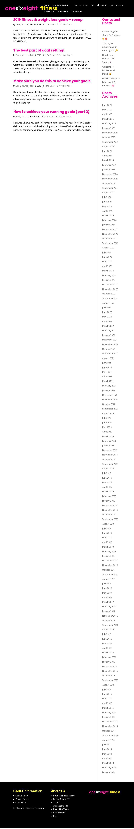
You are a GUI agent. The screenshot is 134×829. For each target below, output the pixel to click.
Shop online (62, 11)
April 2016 (107, 648)
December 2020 (110, 395)
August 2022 (108, 303)
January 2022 (108, 335)
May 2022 (107, 316)
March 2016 (108, 652)
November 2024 (110, 178)
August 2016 (108, 629)
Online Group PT (61, 799)
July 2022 (106, 307)
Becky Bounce (22, 24)
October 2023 (108, 238)
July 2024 (106, 197)
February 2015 (109, 712)
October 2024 (108, 183)
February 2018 (109, 551)
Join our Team (116, 5)
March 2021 (108, 381)
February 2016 (109, 657)
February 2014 (109, 767)
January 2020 (108, 445)
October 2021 (108, 349)
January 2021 (108, 390)
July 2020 (106, 418)
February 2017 (109, 606)
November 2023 (110, 234)
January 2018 (108, 556)
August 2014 (108, 740)
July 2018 (106, 528)
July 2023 (106, 252)
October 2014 (108, 730)
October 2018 (108, 514)
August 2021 (108, 358)
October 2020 (108, 404)
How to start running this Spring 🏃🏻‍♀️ (108, 59)
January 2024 (108, 224)
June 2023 (107, 257)
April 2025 (107, 155)
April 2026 (107, 114)
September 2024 (110, 188)
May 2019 (107, 482)
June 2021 (107, 367)
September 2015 (110, 680)
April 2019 (107, 487)
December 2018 (110, 505)
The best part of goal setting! (38, 50)
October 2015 (108, 675)
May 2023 (107, 261)
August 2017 (108, 579)
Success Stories (81, 5)
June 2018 (107, 533)
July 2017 (106, 583)
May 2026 (107, 109)
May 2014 (107, 753)
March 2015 (108, 707)
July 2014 (106, 744)
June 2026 (107, 105)
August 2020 (108, 413)
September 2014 (110, 735)
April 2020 (107, 431)
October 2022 (108, 293)
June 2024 (107, 201)
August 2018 (108, 523)
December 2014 (110, 721)
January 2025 (108, 169)
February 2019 (109, 496)
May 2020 (107, 427)
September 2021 (110, 353)
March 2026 (108, 118)
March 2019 (108, 491)
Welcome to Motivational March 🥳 (108, 70)
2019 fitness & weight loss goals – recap (48, 19)
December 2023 (110, 229)
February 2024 (109, 220)
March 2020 (108, 436)
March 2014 (108, 763)
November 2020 (110, 399)
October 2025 (108, 137)
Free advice (49, 11)
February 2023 (109, 275)
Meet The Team (99, 5)
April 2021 (107, 376)
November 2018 (110, 510)
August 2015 (108, 684)
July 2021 (106, 362)
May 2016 (107, 643)
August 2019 (108, 468)
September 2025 (110, 141)
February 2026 (109, 123)
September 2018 (110, 519)
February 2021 (109, 385)
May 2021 (107, 372)
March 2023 (108, 270)
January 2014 (108, 772)
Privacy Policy (22, 799)
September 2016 (110, 625)
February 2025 (109, 164)
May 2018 (107, 537)
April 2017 (107, 597)
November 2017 (110, 565)
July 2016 (106, 634)
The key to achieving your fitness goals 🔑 (110, 47)
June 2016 (107, 638)
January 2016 (108, 661)
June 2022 (107, 312)
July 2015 (106, 689)
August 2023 (108, 247)
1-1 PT (56, 802)
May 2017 (107, 592)
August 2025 (108, 146)
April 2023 (107, 266)
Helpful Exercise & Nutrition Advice (57, 24)
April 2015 (107, 703)
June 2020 (107, 422)
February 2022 (109, 330)
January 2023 (108, 280)
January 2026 (108, 128)
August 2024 (108, 192)
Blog (55, 816)
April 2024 (107, 211)
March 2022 (108, 326)
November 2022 (110, 289)
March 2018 (108, 546)
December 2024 (110, 174)
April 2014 (107, 758)
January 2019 (108, 500)
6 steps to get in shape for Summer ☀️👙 (111, 35)
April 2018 (107, 542)
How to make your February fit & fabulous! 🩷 (111, 82)
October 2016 (108, 620)
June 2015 (107, 694)
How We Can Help (60, 5)
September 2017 (110, 574)
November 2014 (110, 726)
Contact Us (76, 11)
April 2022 (107, 321)
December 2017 (110, 560)
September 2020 (110, 408)
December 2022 (110, 284)
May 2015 (107, 698)
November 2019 (110, 454)
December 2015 (110, 666)
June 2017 (107, 588)
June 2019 (107, 477)
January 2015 (108, 717)
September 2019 (110, 464)
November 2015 (110, 671)
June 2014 (107, 749)
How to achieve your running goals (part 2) (51, 111)
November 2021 (110, 344)
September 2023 (110, 243)
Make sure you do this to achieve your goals (51, 81)
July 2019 (106, 473)
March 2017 (108, 602)
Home (46, 5)
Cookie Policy (21, 795)
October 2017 (108, 569)
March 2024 (108, 215)
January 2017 (108, 611)
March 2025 (108, 160)
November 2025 (110, 132)
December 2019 (110, 450)
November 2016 (110, 615)
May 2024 (107, 206)
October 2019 (108, 459)
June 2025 (107, 151)
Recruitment (59, 812)
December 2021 (110, 339)
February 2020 (109, 441)
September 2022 (110, 298)
